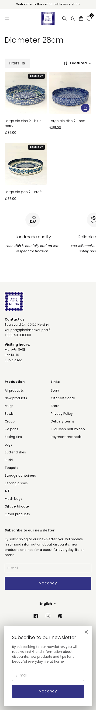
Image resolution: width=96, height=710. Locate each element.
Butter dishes (15, 452)
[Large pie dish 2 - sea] (70, 93)
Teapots (11, 467)
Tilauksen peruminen (68, 429)
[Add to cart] (85, 108)
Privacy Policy (62, 413)
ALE (7, 491)
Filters (14, 63)
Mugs (9, 406)
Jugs (8, 444)
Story (55, 390)
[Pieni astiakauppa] (48, 18)
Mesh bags (13, 498)
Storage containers (20, 475)
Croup (10, 421)
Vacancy (48, 691)
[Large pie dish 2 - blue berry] (26, 93)
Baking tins (13, 436)
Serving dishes (16, 483)
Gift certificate (17, 506)
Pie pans (11, 429)
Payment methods (66, 436)
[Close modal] (86, 632)
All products (14, 390)
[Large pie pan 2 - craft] (26, 164)
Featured (78, 63)
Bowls (9, 413)
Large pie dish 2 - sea (67, 121)
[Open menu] (7, 18)
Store (55, 406)
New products (16, 398)
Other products (17, 514)
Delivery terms (62, 421)
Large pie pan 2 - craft (23, 192)
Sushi (9, 460)
